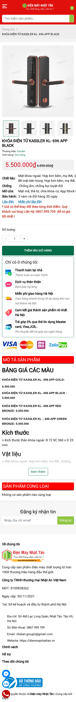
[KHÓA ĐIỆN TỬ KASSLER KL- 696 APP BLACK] (38, 81)
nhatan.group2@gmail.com (34, 634)
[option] (38, 81)
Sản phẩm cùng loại (26, 486)
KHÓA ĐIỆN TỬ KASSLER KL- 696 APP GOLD (33, 379)
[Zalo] (6, 684)
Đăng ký (66, 520)
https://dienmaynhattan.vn (37, 640)
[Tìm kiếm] (71, 18)
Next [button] (69, 81)
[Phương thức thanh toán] (34, 345)
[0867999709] (6, 694)
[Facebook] (6, 674)
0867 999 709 (36, 627)
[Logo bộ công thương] (22, 682)
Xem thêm (38, 472)
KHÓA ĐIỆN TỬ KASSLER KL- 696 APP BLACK (33, 393)
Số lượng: (9, 229)
